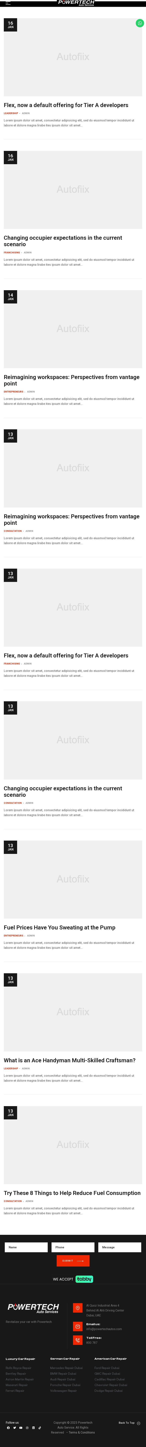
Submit (68, 1260)
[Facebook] (8, 1427)
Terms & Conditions (82, 1432)
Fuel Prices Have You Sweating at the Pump (59, 927)
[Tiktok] (39, 1427)
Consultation (13, 531)
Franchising (12, 252)
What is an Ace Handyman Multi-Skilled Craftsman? (70, 1060)
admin (26, 113)
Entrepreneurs (13, 391)
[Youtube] (21, 1427)
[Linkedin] (33, 1427)
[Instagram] (27, 1427)
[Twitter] (14, 1427)
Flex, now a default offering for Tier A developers (66, 105)
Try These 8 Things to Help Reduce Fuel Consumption (72, 1193)
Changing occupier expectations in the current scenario (63, 240)
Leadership (11, 113)
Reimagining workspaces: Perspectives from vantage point (72, 380)
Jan (10, 24)
